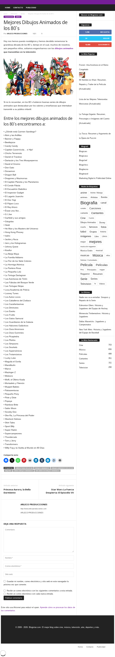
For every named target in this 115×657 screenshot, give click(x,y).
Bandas (104, 197)
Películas (102, 265)
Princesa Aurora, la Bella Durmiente (17, 491)
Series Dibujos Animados (23, 471)
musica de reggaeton (88, 246)
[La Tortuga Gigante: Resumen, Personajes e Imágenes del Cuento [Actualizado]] (95, 109)
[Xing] (22, 517)
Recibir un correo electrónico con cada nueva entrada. (30, 594)
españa (83, 227)
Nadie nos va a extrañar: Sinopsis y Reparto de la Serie (94, 299)
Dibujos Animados (42, 468)
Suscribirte (103, 44)
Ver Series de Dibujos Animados (47, 471)
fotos (103, 227)
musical (99, 250)
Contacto (18, 7)
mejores (8, 471)
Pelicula (86, 265)
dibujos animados (64, 48)
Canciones (95, 208)
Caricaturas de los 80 (24, 468)
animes (83, 197)
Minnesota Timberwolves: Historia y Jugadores (94, 315)
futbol (83, 231)
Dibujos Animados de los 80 (62, 468)
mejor (83, 242)
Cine (83, 218)
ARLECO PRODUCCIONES (17, 33)
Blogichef (83, 160)
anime (83, 192)
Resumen (98, 274)
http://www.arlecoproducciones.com (33, 509)
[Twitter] (107, 2)
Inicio (5, 14)
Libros (104, 236)
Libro (96, 236)
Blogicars (83, 151)
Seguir (106, 38)
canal (103, 202)
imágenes (85, 236)
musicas (84, 255)
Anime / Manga (96, 193)
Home (7, 7)
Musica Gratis (86, 250)
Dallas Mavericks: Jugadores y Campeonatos (92, 323)
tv (95, 284)
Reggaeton (85, 274)
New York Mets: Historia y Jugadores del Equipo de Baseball (95, 331)
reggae (102, 270)
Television (14, 14)
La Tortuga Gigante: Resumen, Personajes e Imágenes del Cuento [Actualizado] (94, 118)
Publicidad (31, 7)
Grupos (93, 231)
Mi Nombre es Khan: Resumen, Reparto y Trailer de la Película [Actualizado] (92, 84)
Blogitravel (83, 174)
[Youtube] (112, 2)
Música (98, 255)
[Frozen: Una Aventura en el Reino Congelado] (95, 60)
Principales (91, 270)
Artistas (94, 197)
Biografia (88, 202)
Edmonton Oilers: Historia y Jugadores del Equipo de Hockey (93, 307)
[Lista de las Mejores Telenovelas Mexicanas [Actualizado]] (95, 94)
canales (83, 208)
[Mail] (102, 2)
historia (103, 232)
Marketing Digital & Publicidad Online (95, 178)
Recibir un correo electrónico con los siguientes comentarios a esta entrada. (40, 591)
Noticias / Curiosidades (88, 260)
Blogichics (83, 165)
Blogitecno (83, 169)
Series (23, 14)
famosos (93, 227)
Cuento (91, 218)
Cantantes (97, 213)
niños (108, 255)
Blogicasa (83, 156)
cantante (84, 213)
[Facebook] (98, 2)
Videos (102, 284)
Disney (102, 222)
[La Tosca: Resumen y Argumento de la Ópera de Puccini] (95, 128)
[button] (109, 7)
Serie (83, 279)
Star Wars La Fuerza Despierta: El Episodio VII (60, 491)
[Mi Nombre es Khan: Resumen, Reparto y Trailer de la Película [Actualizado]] (95, 75)
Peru (82, 270)
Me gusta (104, 32)
